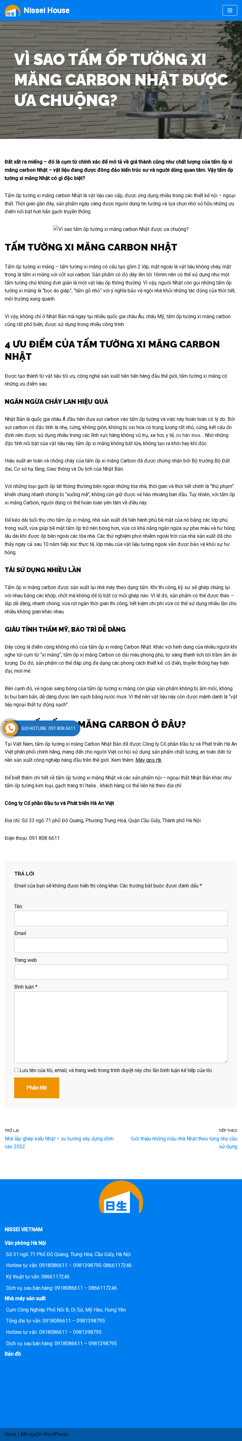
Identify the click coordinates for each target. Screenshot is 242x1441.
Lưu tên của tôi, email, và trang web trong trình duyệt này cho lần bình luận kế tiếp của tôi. (116, 1070)
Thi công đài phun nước (120, 705)
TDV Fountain (189, 705)
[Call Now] (10, 728)
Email (20, 933)
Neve (10, 1434)
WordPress (55, 1434)
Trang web (25, 960)
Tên (18, 907)
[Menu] (229, 10)
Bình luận (25, 987)
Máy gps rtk (148, 760)
